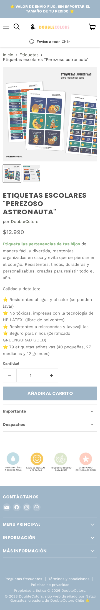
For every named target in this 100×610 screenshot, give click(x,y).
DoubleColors (24, 221)
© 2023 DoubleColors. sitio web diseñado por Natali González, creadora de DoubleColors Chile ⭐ (50, 598)
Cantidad (11, 363)
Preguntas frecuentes (23, 579)
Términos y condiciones (68, 579)
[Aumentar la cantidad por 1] (52, 375)
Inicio (8, 55)
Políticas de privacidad (50, 585)
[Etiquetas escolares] (12, 173)
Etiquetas (29, 55)
